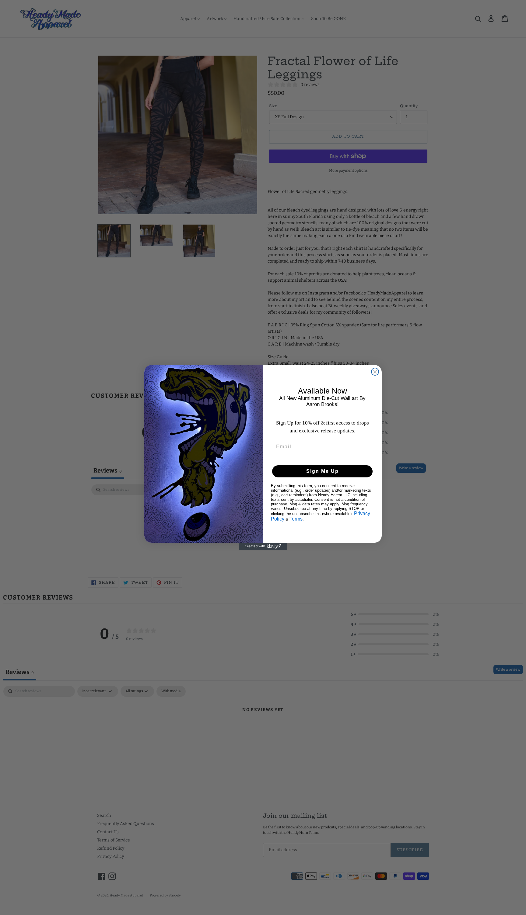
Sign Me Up (322, 471)
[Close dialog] (375, 371)
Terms (296, 518)
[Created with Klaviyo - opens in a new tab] (263, 546)
